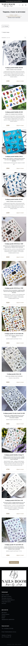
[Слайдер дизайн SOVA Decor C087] (14, 229)
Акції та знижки (5, 594)
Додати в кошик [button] (20, 81)
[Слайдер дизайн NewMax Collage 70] (14, 440)
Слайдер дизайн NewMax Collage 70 (14, 455)
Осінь (9, 376)
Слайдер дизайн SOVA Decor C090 (14, 288)
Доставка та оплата (6, 596)
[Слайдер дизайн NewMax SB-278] (14, 53)
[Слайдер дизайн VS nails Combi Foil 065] (14, 398)
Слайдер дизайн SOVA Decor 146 (14, 500)
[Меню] (25, 5)
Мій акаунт (4, 612)
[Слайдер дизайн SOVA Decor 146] (14, 485)
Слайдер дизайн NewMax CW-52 (14, 156)
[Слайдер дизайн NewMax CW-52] (14, 141)
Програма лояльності (7, 598)
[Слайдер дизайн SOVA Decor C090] (14, 273)
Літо (10, 114)
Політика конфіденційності (8, 599)
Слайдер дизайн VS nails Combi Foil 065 (14, 413)
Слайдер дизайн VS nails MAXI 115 (14, 544)
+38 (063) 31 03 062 (8, 628)
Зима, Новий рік (10, 158)
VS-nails (6, 335)
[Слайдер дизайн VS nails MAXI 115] (14, 530)
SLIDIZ (7, 376)
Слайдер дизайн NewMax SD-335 (14, 112)
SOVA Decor (5, 290)
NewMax (8, 69)
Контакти (4, 603)
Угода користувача (6, 601)
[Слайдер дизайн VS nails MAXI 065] (14, 318)
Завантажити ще (14, 562)
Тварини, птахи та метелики (16, 69)
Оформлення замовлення (8, 619)
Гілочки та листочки (12, 546)
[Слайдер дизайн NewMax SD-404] (14, 184)
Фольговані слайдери (14, 417)
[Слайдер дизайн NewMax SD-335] (14, 97)
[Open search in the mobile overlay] (19, 5)
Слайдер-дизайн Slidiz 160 (14, 374)
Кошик (3, 617)
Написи (9, 502)
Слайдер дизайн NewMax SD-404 (14, 199)
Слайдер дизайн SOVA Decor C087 (14, 243)
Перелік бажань (5, 614)
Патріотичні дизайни (12, 290)
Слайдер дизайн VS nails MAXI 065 (14, 333)
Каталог (3, 616)
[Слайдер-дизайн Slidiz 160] (14, 359)
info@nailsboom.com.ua (10, 631)
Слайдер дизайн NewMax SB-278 (14, 67)
